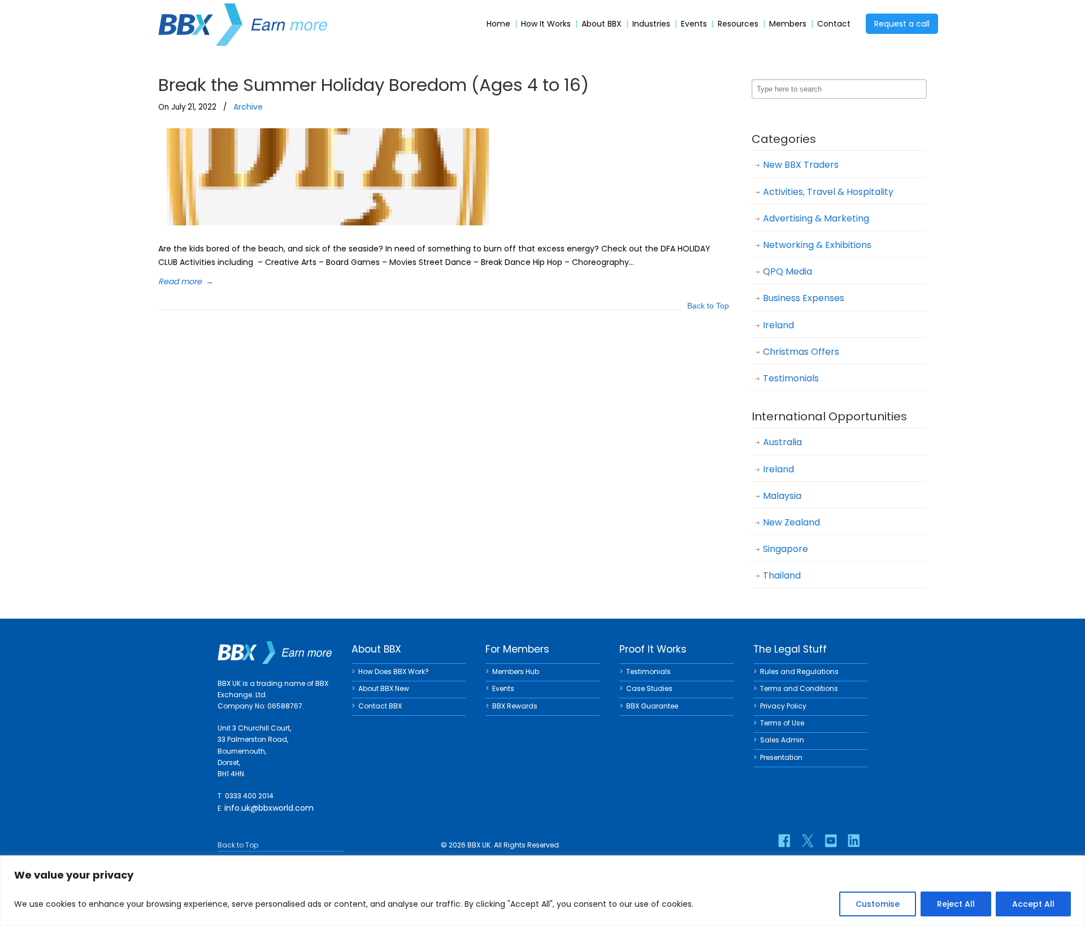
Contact (833, 24)
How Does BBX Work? (393, 671)
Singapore (785, 548)
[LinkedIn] (854, 840)
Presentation (781, 757)
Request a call (902, 23)
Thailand (782, 575)
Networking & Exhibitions (817, 244)
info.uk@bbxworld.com (269, 808)
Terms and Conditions (799, 688)
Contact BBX (380, 706)
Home (498, 24)
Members (787, 24)
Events (694, 24)
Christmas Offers (801, 351)
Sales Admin (782, 740)
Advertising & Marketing (816, 218)
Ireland (778, 325)
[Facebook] (784, 840)
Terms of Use (782, 723)
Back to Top (708, 306)
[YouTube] (830, 840)
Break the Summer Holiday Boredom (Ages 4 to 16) (373, 84)
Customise (878, 904)
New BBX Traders (801, 164)
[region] (542, 890)
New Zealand (791, 522)
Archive (248, 106)
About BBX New (383, 688)
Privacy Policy (783, 706)
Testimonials (791, 378)
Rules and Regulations (799, 671)
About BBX (601, 24)
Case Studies (649, 688)
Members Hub (515, 671)
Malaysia (782, 495)
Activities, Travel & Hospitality (828, 191)
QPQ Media (787, 271)
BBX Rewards (514, 706)
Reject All (956, 904)
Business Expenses (803, 298)
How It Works (546, 24)
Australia (782, 442)
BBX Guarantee (652, 706)
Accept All (1033, 904)
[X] (807, 840)
